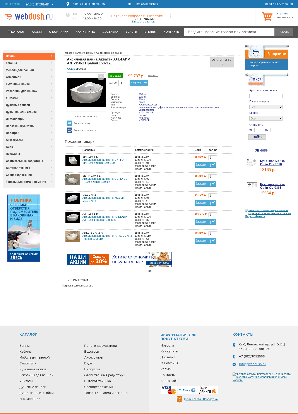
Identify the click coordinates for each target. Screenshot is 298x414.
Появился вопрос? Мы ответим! (137, 16)
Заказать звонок (143, 22)
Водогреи (12, 133)
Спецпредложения (19, 174)
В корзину (136, 82)
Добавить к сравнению (85, 116)
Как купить (169, 351)
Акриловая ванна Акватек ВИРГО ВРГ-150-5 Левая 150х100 (102, 161)
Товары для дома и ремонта (26, 181)
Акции (37, 32)
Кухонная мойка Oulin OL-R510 (272, 162)
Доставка (110, 32)
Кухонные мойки (18, 84)
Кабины (11, 63)
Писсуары (13, 153)
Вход (268, 4)
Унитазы (12, 98)
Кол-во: (112, 82)
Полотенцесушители (20, 126)
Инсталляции (15, 119)
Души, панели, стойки (21, 112)
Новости (167, 345)
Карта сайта (170, 381)
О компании (58, 32)
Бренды (150, 32)
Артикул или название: (263, 90)
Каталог (17, 32)
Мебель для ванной (20, 70)
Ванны (10, 56)
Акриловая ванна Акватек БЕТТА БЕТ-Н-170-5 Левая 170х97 (106, 180)
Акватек (72, 68)
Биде (9, 146)
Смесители (13, 77)
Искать (284, 32)
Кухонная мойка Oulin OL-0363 (272, 185)
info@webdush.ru (252, 364)
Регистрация (284, 4)
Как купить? (85, 32)
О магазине (169, 363)
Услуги (131, 32)
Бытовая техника (18, 167)
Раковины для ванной (22, 91)
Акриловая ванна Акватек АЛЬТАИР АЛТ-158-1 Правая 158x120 (104, 218)
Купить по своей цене (85, 130)
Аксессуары (14, 139)
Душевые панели (18, 105)
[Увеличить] (86, 110)
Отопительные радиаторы (24, 160)
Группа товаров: (259, 101)
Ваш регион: (27, 4)
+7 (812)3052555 (252, 356)
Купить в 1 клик (82, 123)
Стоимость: (256, 124)
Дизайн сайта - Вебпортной (201, 399)
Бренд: (253, 112)
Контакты (172, 32)
